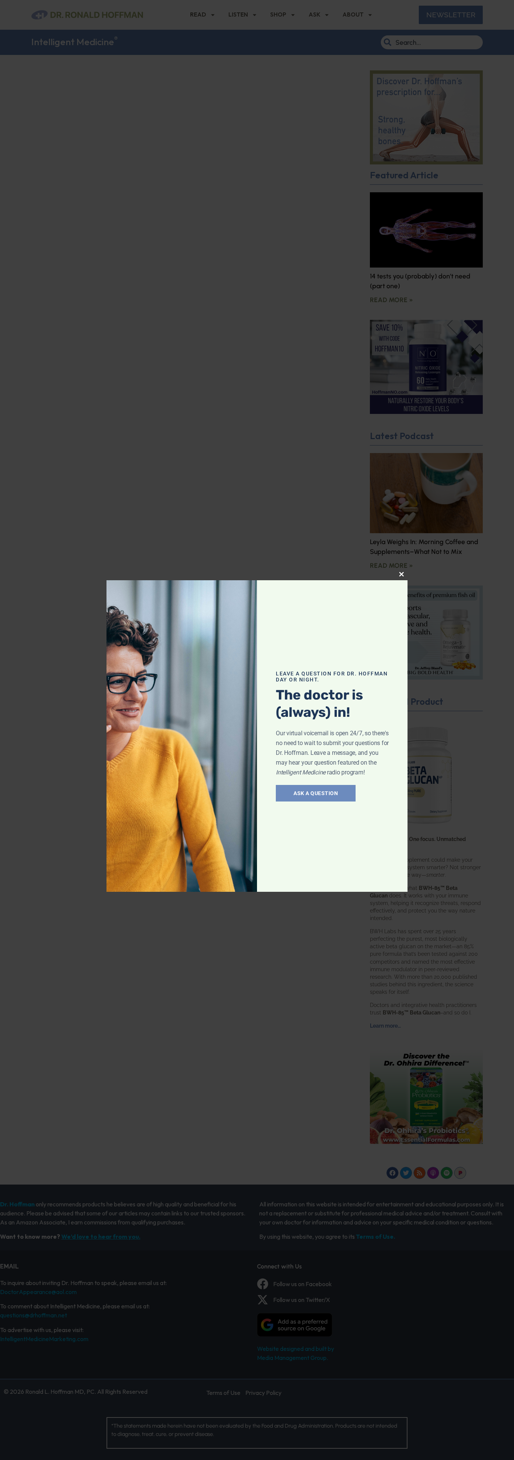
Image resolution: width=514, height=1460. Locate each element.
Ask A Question (315, 793)
